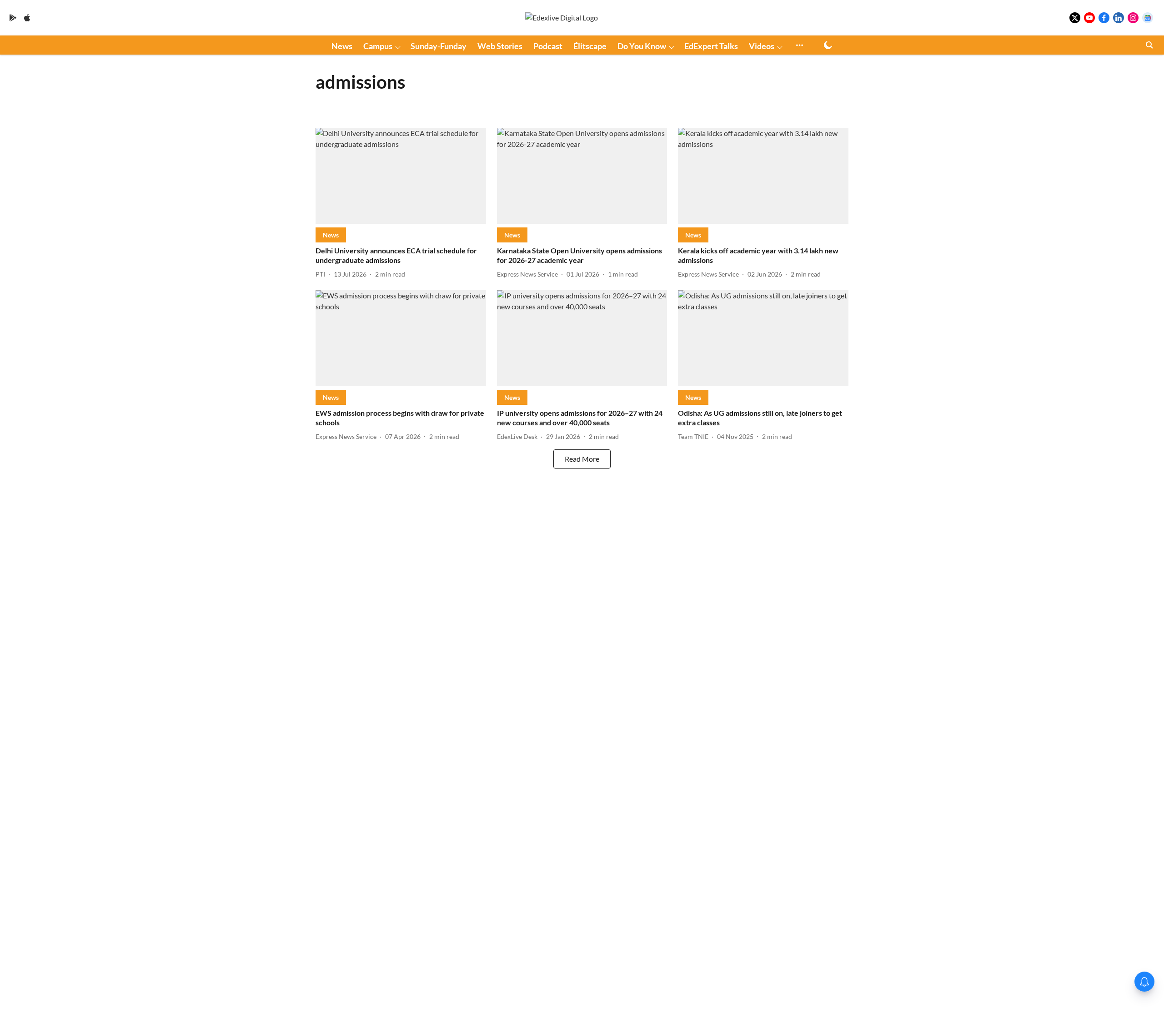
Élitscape (590, 46)
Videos (761, 46)
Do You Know (641, 46)
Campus (377, 46)
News (341, 46)
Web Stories (499, 46)
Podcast (547, 46)
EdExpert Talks (711, 46)
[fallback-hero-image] (401, 176)
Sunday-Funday (439, 46)
